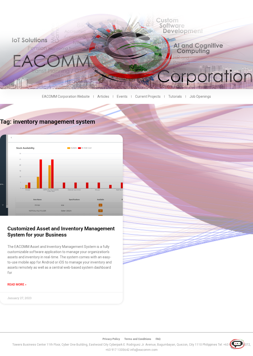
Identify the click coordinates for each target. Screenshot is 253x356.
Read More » (16, 284)
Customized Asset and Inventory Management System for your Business (61, 232)
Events (122, 96)
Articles (103, 96)
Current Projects (148, 96)
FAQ (158, 339)
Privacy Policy (111, 339)
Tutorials (175, 96)
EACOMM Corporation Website (66, 96)
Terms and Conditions (137, 339)
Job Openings (200, 96)
